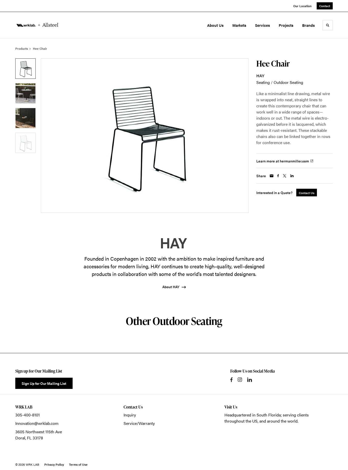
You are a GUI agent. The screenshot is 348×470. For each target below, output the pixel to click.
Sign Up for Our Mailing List (44, 383)
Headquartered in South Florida (252, 415)
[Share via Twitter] (284, 175)
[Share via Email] (271, 175)
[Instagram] (240, 379)
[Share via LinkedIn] (292, 175)
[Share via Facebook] (278, 175)
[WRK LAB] (37, 25)
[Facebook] (231, 379)
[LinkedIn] (249, 379)
